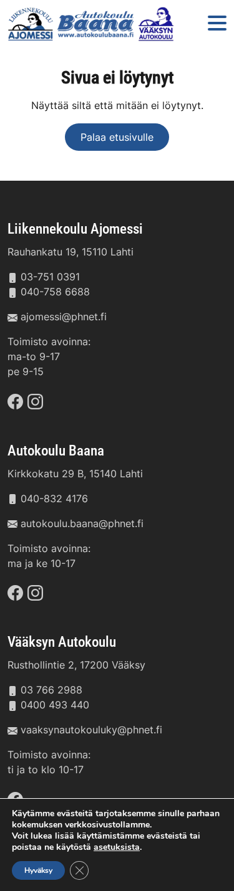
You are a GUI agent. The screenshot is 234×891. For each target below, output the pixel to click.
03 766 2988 (51, 690)
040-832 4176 (54, 498)
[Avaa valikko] (217, 24)
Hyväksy (38, 870)
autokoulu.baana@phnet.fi (82, 523)
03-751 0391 (50, 276)
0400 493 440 (55, 704)
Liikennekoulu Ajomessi (75, 228)
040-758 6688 (55, 291)
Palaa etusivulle (117, 137)
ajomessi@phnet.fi (64, 316)
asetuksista (117, 847)
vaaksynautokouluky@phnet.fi (91, 729)
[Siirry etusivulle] (92, 24)
